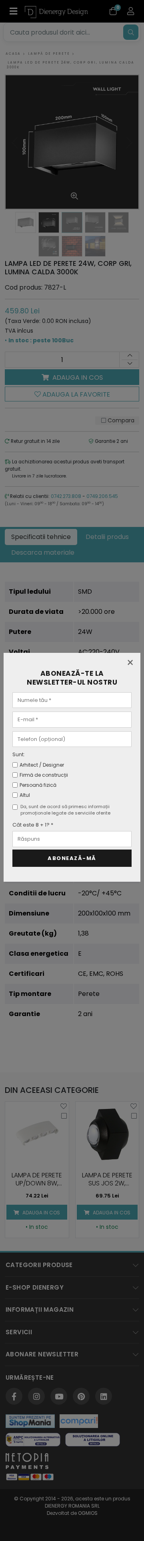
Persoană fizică (38, 785)
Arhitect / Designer (42, 764)
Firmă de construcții (44, 775)
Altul (25, 795)
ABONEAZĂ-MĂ (72, 858)
